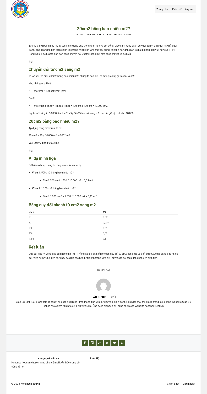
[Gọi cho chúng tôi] (122, 343)
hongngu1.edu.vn (99, 35)
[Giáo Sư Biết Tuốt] (103, 285)
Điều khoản (189, 383)
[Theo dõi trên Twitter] (114, 343)
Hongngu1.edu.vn (30, 383)
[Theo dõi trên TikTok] (100, 343)
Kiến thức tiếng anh (183, 9)
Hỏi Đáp (105, 270)
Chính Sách (173, 383)
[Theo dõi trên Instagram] (92, 343)
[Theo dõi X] (107, 343)
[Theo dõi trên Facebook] (85, 343)
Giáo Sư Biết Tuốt (122, 35)
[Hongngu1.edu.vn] (27, 9)
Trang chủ (162, 9)
